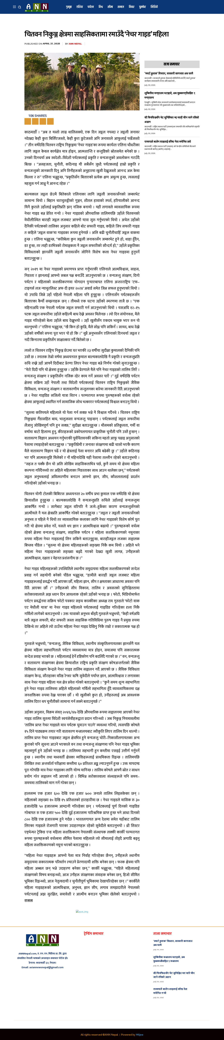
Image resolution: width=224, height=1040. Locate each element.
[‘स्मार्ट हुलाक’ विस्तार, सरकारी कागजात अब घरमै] (204, 945)
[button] (19, 7)
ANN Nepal (75, 43)
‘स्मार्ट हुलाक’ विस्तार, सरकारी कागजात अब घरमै (168, 73)
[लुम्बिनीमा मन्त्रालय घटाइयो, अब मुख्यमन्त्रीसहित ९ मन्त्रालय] (204, 961)
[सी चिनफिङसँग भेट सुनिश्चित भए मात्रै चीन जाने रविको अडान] (204, 977)
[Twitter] (35, 121)
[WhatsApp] (50, 121)
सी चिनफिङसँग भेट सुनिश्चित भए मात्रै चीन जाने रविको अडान (173, 975)
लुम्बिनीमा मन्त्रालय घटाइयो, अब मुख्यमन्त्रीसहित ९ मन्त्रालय (169, 959)
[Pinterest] (43, 121)
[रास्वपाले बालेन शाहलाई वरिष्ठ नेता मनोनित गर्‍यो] (204, 993)
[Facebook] (27, 121)
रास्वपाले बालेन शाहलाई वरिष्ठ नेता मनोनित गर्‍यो (167, 141)
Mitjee (139, 1034)
